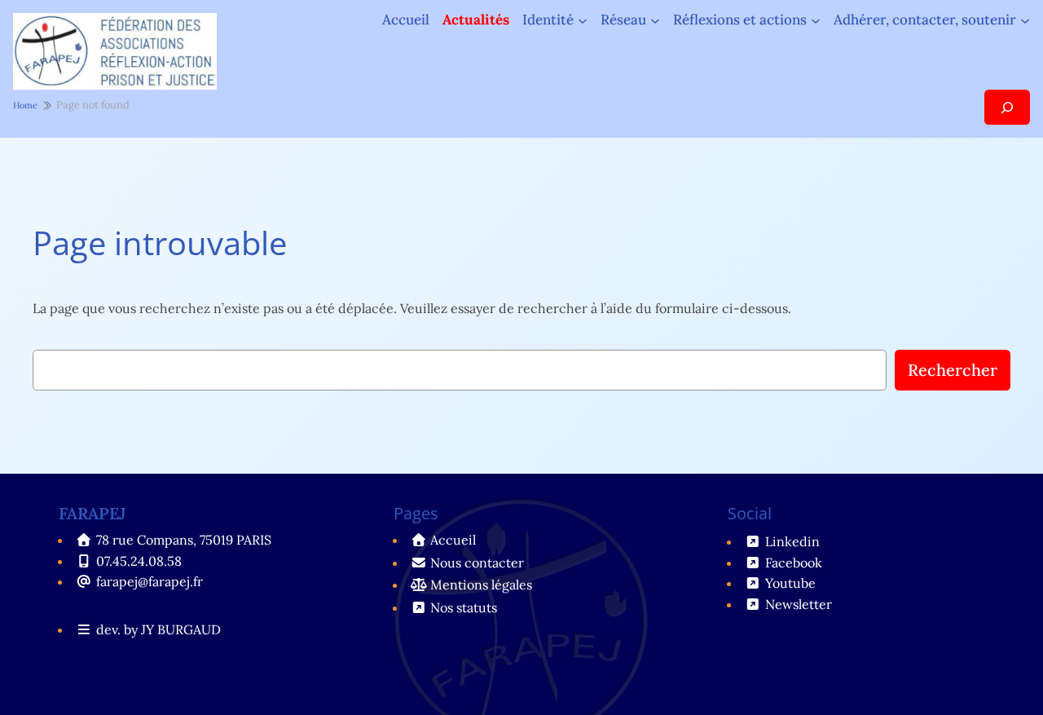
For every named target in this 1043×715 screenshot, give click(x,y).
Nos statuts (463, 607)
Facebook (793, 562)
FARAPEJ (92, 513)
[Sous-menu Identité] (583, 19)
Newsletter (798, 604)
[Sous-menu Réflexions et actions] (816, 19)
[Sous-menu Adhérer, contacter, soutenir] (1025, 19)
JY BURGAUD (181, 629)
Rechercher (952, 370)
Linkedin (792, 541)
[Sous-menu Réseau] (655, 19)
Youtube (790, 583)
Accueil (405, 20)
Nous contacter (477, 562)
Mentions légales (481, 584)
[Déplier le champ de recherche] (1007, 107)
